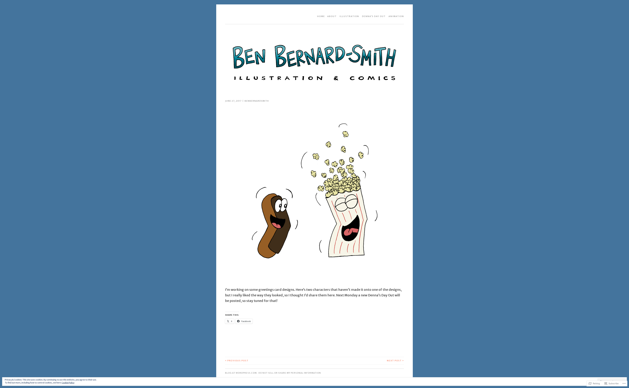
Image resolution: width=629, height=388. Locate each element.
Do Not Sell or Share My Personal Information (289, 372)
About (332, 16)
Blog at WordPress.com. (241, 372)
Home (321, 16)
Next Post (395, 360)
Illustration (349, 16)
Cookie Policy (68, 382)
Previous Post (236, 360)
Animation (396, 16)
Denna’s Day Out (374, 16)
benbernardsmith (257, 100)
